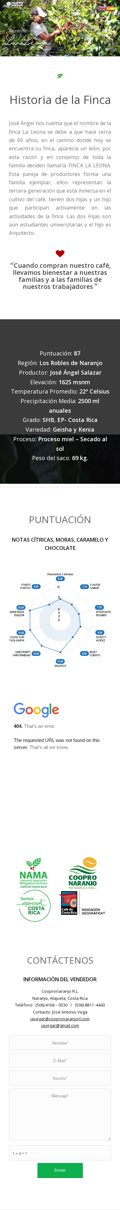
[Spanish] (111, 8)
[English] (103, 8)
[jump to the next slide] (96, 28)
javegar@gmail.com (60, 1025)
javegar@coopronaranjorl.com (60, 1019)
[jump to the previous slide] (24, 28)
